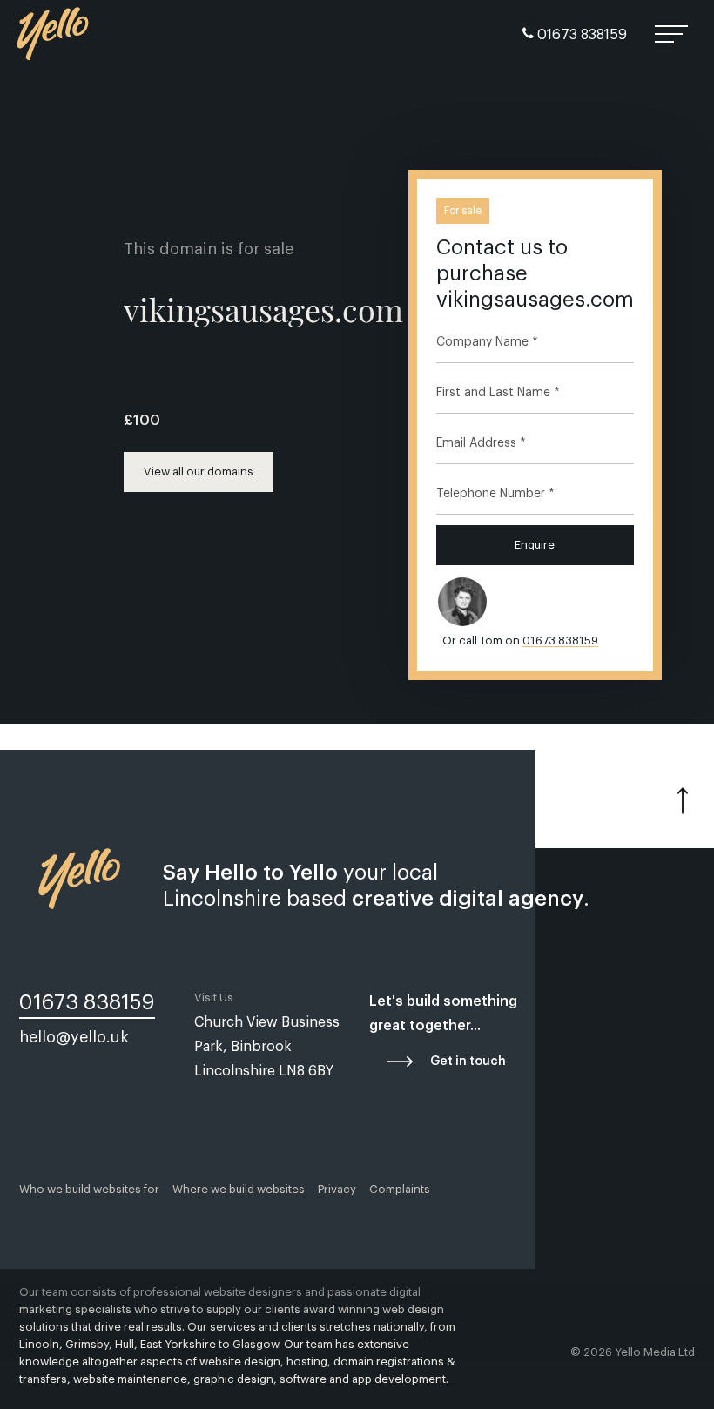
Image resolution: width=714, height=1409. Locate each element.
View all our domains (198, 471)
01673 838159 (580, 35)
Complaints (399, 1189)
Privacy (337, 1189)
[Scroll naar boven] (682, 796)
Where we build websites (238, 1189)
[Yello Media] (53, 41)
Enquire (535, 544)
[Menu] (673, 35)
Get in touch (468, 1061)
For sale (463, 211)
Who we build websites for (89, 1189)
